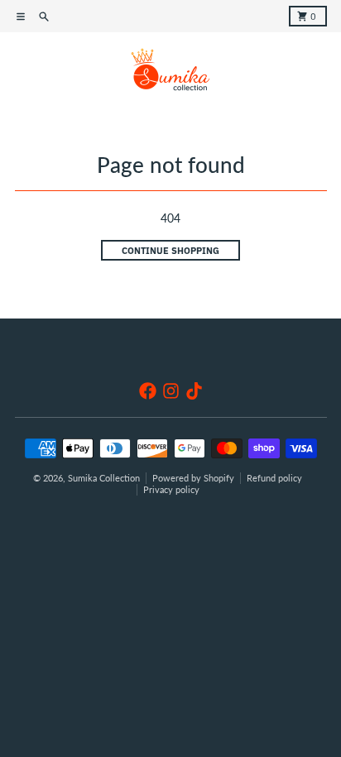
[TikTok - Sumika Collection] (194, 391)
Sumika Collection (104, 478)
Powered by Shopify (193, 478)
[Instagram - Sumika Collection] (171, 391)
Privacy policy (171, 490)
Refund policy (274, 478)
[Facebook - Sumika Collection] (147, 391)
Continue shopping (170, 250)
